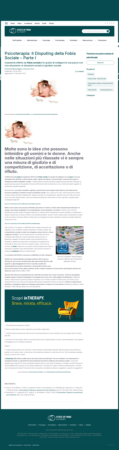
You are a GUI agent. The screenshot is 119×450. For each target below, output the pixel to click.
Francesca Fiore (28, 69)
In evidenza (28, 23)
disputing (9, 358)
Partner (51, 23)
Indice (19, 23)
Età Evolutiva (17, 40)
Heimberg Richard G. (106, 90)
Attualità (88, 425)
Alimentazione (32, 40)
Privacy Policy (27, 445)
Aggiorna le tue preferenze (15, 445)
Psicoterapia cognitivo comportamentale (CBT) (100, 84)
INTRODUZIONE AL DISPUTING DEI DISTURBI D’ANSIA (46, 114)
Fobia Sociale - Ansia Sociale (97, 79)
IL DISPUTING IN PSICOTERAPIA (22, 114)
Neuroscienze (88, 40)
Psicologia (46, 40)
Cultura (81, 425)
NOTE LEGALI (43, 437)
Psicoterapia (59, 40)
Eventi (44, 23)
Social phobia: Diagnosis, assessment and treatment (37, 390)
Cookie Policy (35, 445)
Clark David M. (92, 90)
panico (19, 177)
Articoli (37, 23)
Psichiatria (73, 40)
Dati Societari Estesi (70, 437)
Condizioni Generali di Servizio (56, 437)
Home (13, 23)
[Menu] (6, 23)
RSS (78, 437)
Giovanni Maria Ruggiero (14, 69)
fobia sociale (43, 177)
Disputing (91, 74)
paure (71, 177)
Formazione (102, 40)
